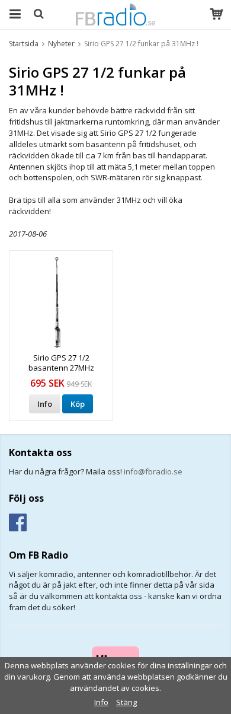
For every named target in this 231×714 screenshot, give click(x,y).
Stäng (126, 702)
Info (44, 404)
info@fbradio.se (153, 471)
